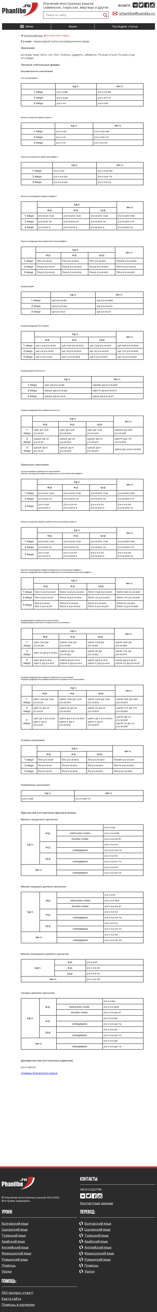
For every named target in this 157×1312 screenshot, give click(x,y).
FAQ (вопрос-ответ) (17, 1292)
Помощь (9, 1265)
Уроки (7, 1271)
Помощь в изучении (18, 1304)
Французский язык (16, 1253)
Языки (73, 26)
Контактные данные (96, 1203)
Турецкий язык (14, 1235)
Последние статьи (125, 26)
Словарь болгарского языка (39, 1073)
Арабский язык (13, 1241)
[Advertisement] (78, 1129)
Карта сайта (11, 1298)
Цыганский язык (15, 1229)
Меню (29, 26)
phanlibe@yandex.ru (137, 13)
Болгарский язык (15, 1223)
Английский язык (15, 1247)
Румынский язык (15, 1259)
